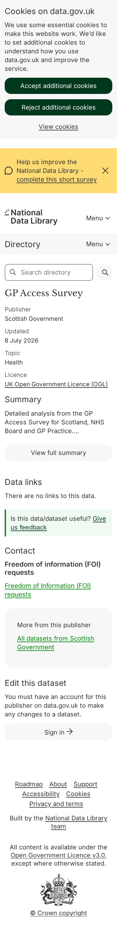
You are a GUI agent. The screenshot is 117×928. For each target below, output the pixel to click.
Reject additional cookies (59, 107)
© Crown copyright (58, 913)
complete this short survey (57, 179)
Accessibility (41, 794)
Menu (94, 218)
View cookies (58, 126)
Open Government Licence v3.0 (58, 855)
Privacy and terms (56, 804)
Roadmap (29, 784)
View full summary (58, 453)
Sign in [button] (55, 732)
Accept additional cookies (58, 86)
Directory (23, 244)
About (58, 784)
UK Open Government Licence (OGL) (56, 384)
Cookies (78, 794)
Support (85, 784)
